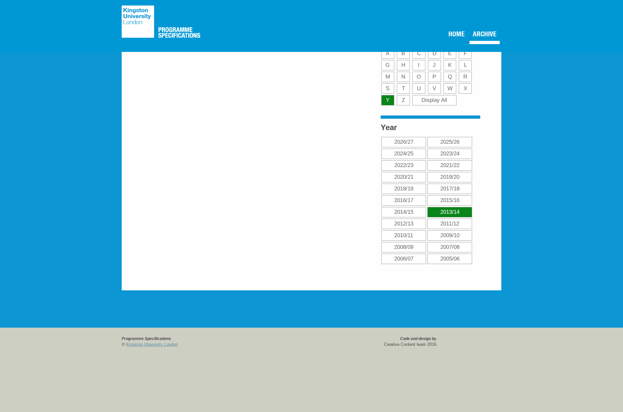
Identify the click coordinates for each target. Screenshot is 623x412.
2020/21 (403, 177)
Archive (481, 35)
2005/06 (449, 258)
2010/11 (403, 235)
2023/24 (449, 153)
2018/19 (403, 188)
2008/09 (403, 247)
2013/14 (449, 212)
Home (448, 35)
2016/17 (403, 200)
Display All (434, 100)
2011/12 (449, 223)
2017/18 (449, 188)
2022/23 (403, 165)
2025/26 (449, 142)
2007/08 (449, 247)
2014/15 (403, 212)
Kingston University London (152, 344)
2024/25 (403, 153)
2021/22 (449, 165)
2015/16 (449, 200)
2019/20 (449, 177)
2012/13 (403, 223)
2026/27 (403, 142)
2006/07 (403, 258)
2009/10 (449, 235)
